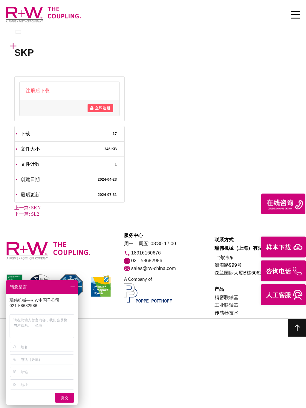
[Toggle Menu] (295, 15)
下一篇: (26, 214)
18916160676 (145, 252)
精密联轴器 (226, 297)
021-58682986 (146, 260)
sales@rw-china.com (153, 268)
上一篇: (27, 207)
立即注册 (102, 108)
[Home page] (43, 21)
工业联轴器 (226, 305)
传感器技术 (226, 312)
